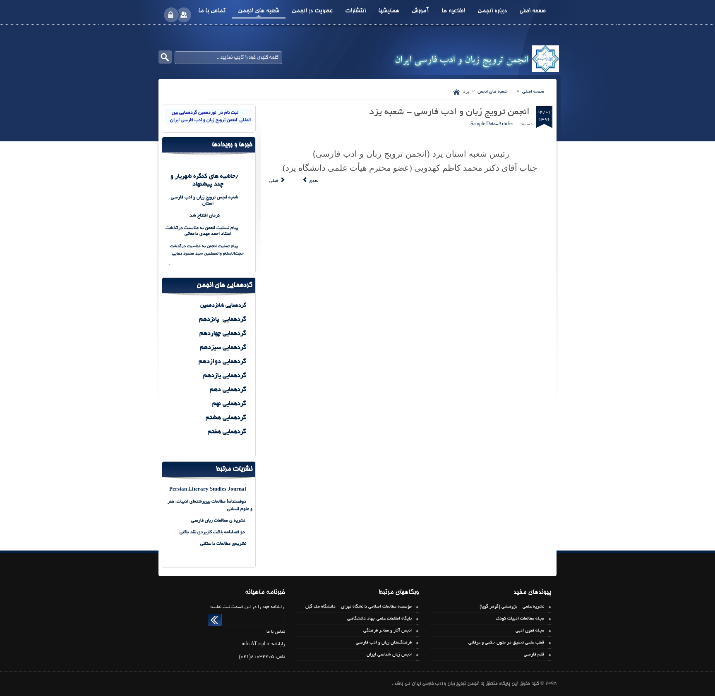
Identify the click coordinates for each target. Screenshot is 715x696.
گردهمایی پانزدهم (222, 319)
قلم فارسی (534, 654)
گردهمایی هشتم (226, 418)
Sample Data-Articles (491, 124)
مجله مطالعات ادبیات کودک (520, 618)
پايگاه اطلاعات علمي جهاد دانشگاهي (379, 618)
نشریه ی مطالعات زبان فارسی (218, 520)
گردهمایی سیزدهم (223, 347)
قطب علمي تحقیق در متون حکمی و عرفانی (506, 642)
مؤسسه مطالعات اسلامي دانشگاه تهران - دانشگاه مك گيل (358, 606)
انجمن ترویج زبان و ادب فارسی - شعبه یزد (449, 112)
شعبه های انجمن (492, 91)
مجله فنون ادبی (530, 630)
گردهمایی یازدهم (224, 375)
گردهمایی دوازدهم (222, 361)
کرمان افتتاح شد (205, 215)
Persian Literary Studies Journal (207, 489)
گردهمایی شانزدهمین (222, 306)
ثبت (214, 620)
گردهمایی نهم (229, 403)
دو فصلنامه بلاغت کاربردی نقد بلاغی (213, 532)
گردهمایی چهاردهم (222, 333)
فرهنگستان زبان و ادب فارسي (384, 642)
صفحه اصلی (533, 91)
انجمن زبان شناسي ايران (389, 654)
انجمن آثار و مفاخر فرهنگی (387, 630)
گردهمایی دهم (227, 389)
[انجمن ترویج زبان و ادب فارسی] (477, 58)
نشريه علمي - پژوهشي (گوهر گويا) (512, 606)
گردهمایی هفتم (226, 432)
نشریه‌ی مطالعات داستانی (223, 543)
